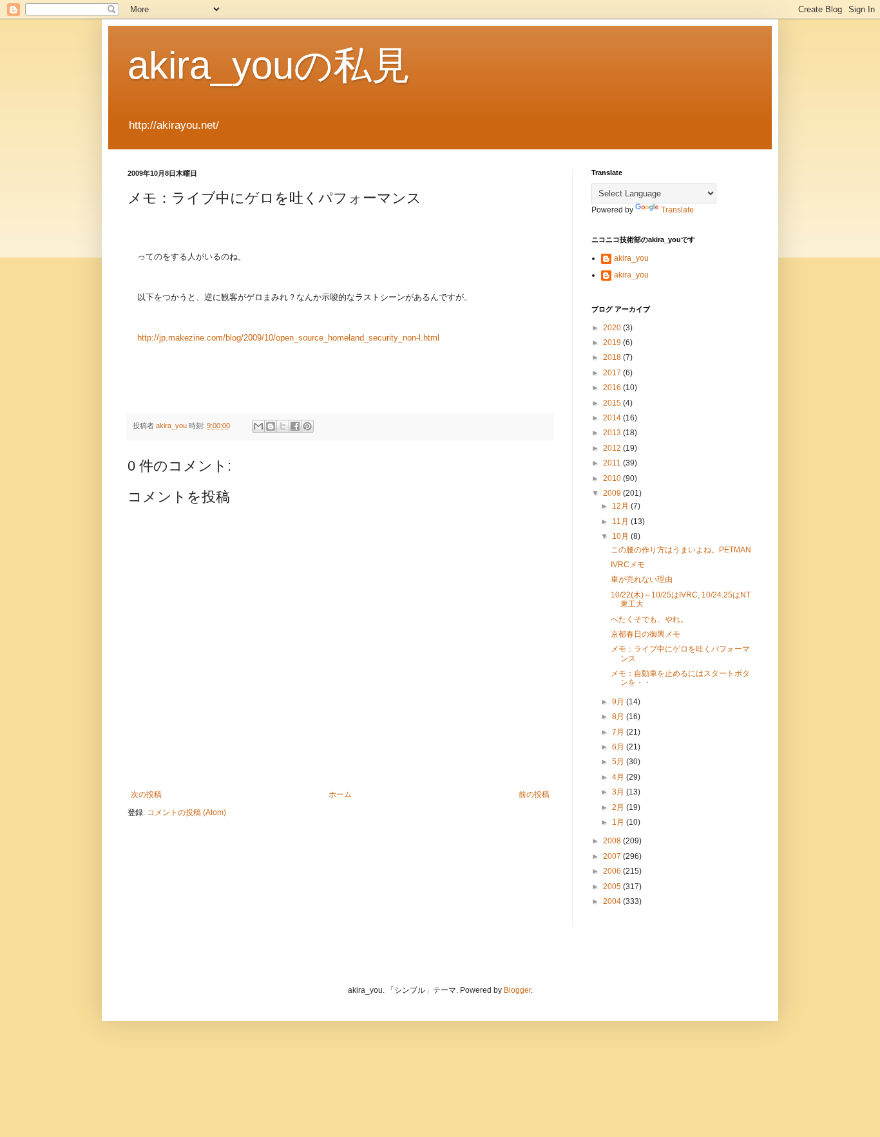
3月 (619, 791)
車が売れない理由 (642, 579)
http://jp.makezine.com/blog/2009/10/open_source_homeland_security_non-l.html (288, 338)
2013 (613, 432)
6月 (619, 746)
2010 (613, 478)
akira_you (631, 258)
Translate (677, 209)
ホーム (340, 794)
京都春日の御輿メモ (645, 634)
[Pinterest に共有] (307, 426)
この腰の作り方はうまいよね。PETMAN (681, 549)
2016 (613, 387)
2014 (613, 417)
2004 (613, 901)
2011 (613, 462)
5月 (619, 761)
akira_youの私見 (269, 65)
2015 (613, 403)
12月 (621, 506)
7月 (619, 732)
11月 (621, 521)
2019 (613, 342)
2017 (613, 372)
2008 (613, 840)
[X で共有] (282, 426)
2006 (613, 871)
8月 (619, 716)
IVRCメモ (628, 564)
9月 (619, 701)
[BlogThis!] (270, 426)
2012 (613, 448)
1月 (619, 822)
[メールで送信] (258, 426)
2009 (613, 493)
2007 (613, 856)
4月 (619, 777)
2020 (613, 327)
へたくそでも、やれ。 (649, 619)
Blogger (517, 990)
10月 (621, 536)
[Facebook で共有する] (295, 426)
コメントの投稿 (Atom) (186, 812)
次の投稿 (146, 794)
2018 (613, 357)
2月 (619, 807)
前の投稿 (534, 794)
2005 (613, 886)
